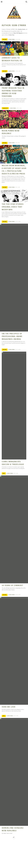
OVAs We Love (8, 707)
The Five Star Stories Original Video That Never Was (12, 207)
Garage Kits (5, 108)
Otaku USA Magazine (18, 33)
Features (5, 39)
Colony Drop (11, 35)
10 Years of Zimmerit (12, 585)
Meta (4, 473)
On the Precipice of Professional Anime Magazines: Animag (12, 336)
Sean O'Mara (12, 39)
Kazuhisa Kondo (21, 29)
